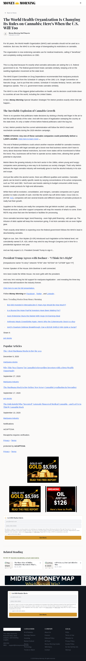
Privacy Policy (28, 531)
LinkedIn (50, 294)
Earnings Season (29, 635)
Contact (47, 650)
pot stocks (7, 338)
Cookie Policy (69, 644)
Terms (13, 440)
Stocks (26, 644)
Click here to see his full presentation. (19, 288)
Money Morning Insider (52, 644)
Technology (28, 647)
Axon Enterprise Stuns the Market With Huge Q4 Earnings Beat (33, 316)
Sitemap (68, 650)
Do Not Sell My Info (71, 647)
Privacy (6, 440)
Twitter (39, 294)
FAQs (67, 632)
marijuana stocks (10, 362)
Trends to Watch (29, 650)
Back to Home (11, 13)
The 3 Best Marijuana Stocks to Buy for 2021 (22, 351)
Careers (47, 635)
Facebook (30, 294)
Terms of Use (69, 635)
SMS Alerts (48, 647)
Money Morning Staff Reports (25, 558)
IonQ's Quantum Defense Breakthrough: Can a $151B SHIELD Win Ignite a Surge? (42, 327)
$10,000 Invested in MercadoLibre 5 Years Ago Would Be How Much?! (36, 305)
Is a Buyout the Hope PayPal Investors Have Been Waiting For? (33, 310)
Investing (27, 638)
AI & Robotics (28, 632)
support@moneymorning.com (19, 645)
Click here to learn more (28, 139)
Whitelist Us (69, 638)
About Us (48, 632)
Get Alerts (43, 538)
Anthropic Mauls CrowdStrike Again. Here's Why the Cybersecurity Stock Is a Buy (41, 322)
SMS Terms (37, 531)
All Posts (47, 641)
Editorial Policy (49, 638)
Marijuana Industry (11, 382)
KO (11, 198)
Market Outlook (29, 641)
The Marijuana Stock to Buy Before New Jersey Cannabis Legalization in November (40, 387)
